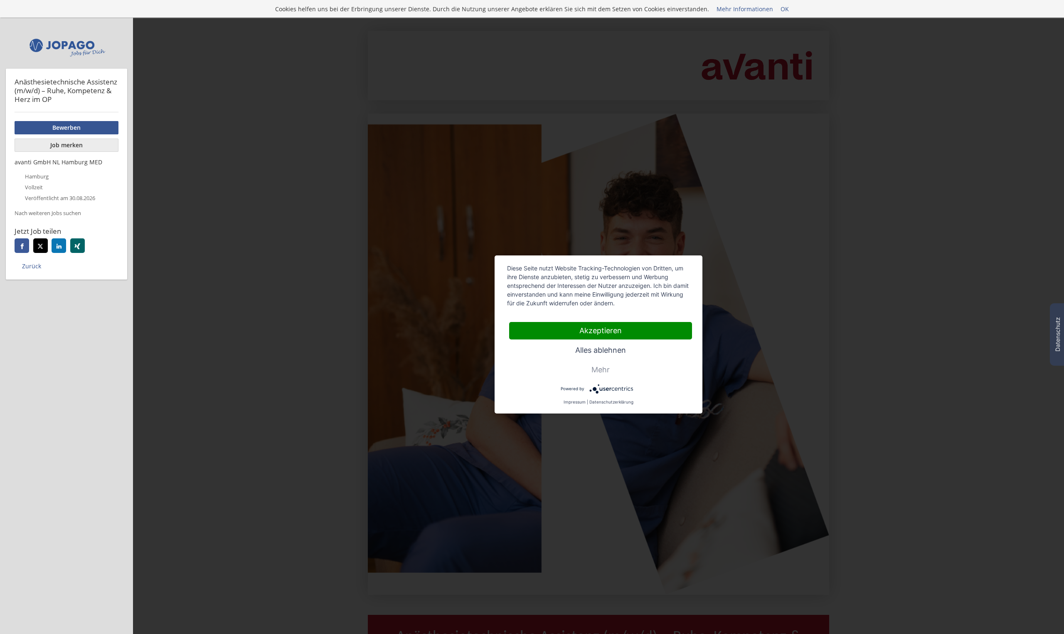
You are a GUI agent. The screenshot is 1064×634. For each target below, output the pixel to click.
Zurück (31, 266)
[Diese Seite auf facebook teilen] (22, 245)
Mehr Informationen (745, 9)
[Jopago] (66, 47)
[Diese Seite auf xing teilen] (77, 245)
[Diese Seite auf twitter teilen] (40, 245)
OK (785, 9)
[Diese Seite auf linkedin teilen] (59, 245)
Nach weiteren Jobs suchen (48, 213)
